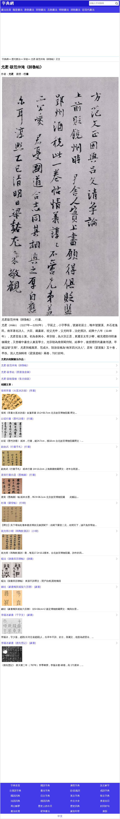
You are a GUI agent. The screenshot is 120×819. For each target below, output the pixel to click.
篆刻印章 (75, 811)
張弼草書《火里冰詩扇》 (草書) (18, 390)
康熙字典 (75, 785)
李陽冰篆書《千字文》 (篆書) (17, 615)
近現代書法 (88, 9)
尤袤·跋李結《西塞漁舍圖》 (16, 372)
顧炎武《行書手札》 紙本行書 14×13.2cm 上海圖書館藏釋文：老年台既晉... (40, 469)
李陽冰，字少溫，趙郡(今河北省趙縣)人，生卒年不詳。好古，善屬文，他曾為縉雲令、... (47, 637)
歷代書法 (16, 59)
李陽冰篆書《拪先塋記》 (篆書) (18, 643)
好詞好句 (105, 806)
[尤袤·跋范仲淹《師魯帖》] (60, 196)
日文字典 (45, 795)
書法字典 (45, 790)
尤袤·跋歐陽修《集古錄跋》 (16, 378)
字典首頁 (15, 785)
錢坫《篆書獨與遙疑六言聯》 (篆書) (21, 587)
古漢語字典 (15, 790)
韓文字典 (105, 795)
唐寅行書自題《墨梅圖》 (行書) (18, 475)
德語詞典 (45, 801)
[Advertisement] (60, 34)
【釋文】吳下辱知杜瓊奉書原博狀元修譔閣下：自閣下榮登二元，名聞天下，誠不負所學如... (49, 525)
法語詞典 (15, 801)
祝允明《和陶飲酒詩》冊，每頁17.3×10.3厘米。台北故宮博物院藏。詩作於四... (42, 553)
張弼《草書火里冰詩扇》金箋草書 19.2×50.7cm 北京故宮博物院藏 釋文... (39, 412)
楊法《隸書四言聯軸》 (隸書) (17, 558)
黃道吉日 (105, 801)
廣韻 (104, 811)
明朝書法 (64, 9)
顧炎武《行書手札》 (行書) (16, 446)
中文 (60, 816)
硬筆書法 (45, 811)
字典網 (5, 59)
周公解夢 (15, 806)
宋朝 (25, 59)
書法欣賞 (6, 9)
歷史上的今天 (45, 806)
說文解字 (105, 785)
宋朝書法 (41, 9)
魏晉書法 (18, 9)
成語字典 (105, 790)
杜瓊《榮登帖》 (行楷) (13, 503)
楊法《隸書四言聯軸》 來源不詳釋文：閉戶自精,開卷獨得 (31, 581)
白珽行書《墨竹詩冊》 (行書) (17, 418)
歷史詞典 (75, 806)
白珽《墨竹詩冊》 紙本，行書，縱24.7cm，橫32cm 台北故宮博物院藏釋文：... (42, 441)
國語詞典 (15, 795)
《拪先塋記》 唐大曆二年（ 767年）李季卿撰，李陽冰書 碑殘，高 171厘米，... (42, 665)
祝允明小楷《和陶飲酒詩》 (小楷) (19, 531)
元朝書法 (52, 9)
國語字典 (45, 785)
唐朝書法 (29, 9)
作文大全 (75, 801)
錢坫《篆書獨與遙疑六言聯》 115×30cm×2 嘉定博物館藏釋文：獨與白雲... (39, 609)
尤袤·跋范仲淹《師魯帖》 (15, 365)
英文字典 (75, 795)
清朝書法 (75, 9)
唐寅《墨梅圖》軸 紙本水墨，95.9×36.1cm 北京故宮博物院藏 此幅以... (40, 497)
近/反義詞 (75, 790)
